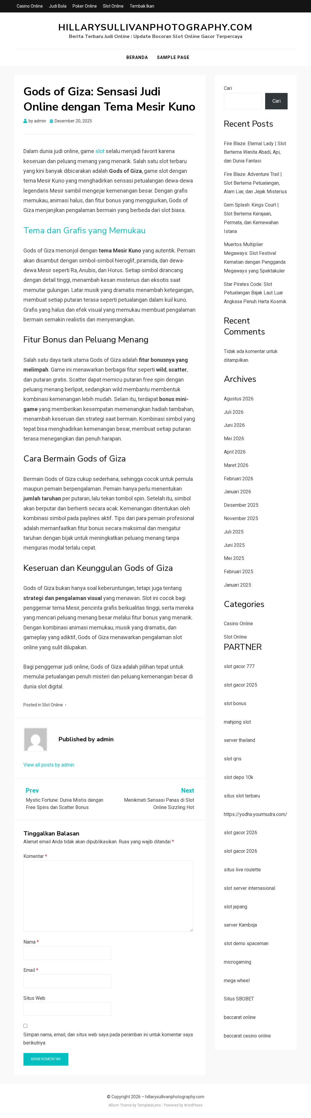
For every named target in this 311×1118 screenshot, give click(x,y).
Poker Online (85, 6)
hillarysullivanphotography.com (155, 27)
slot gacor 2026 (240, 832)
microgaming (237, 962)
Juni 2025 (234, 545)
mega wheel (237, 980)
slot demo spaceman (246, 943)
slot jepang (235, 907)
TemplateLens (149, 1105)
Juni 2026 (234, 425)
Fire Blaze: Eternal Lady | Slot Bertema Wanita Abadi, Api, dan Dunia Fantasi (255, 152)
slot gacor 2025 (240, 685)
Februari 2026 (238, 479)
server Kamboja (240, 925)
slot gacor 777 (239, 666)
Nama (31, 942)
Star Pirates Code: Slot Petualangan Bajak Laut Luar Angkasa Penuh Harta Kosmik (255, 293)
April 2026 (235, 452)
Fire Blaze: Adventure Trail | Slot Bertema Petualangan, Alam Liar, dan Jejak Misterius (255, 183)
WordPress (193, 1105)
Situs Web (34, 998)
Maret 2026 (236, 465)
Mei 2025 (234, 558)
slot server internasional (249, 888)
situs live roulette (242, 870)
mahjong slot (237, 722)
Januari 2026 (237, 492)
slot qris (232, 759)
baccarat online (240, 1017)
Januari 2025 (237, 585)
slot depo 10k (238, 777)
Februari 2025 (238, 571)
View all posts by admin (48, 765)
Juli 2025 (234, 532)
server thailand (239, 740)
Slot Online (113, 6)
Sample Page (173, 57)
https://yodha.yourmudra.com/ (255, 814)
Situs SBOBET (239, 999)
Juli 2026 (234, 412)
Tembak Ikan (142, 6)
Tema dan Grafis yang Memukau (84, 230)
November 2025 (241, 518)
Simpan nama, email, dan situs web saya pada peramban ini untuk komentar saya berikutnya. (108, 1039)
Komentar (35, 856)
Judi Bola (58, 6)
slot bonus (235, 703)
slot (99, 151)
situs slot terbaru (242, 796)
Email (30, 970)
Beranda (137, 57)
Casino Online (30, 6)
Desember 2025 (241, 505)
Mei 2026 (234, 438)
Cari (228, 88)
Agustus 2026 (239, 399)
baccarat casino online (247, 1036)
